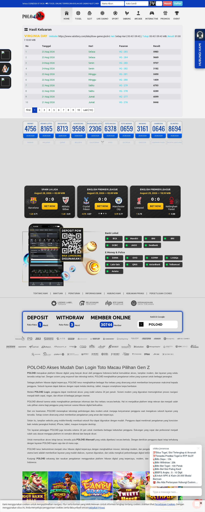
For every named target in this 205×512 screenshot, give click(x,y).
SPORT (115, 19)
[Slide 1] (99, 213)
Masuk (167, 3)
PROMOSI (165, 19)
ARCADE (138, 19)
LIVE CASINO (102, 19)
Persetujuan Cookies (165, 504)
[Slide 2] (101, 213)
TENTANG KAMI (40, 293)
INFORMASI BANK (94, 293)
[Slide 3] (103, 213)
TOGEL (78, 19)
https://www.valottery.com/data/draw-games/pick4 (84, 36)
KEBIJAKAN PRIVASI (135, 293)
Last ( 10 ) (88, 110)
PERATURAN (74, 293)
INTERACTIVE (151, 19)
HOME (67, 19)
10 (78, 110)
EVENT (177, 19)
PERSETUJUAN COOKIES (161, 293)
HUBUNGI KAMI (114, 293)
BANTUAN (58, 293)
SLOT (89, 19)
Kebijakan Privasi (96, 507)
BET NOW (120, 206)
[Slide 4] (106, 213)
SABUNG (127, 19)
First (28, 110)
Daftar (177, 3)
